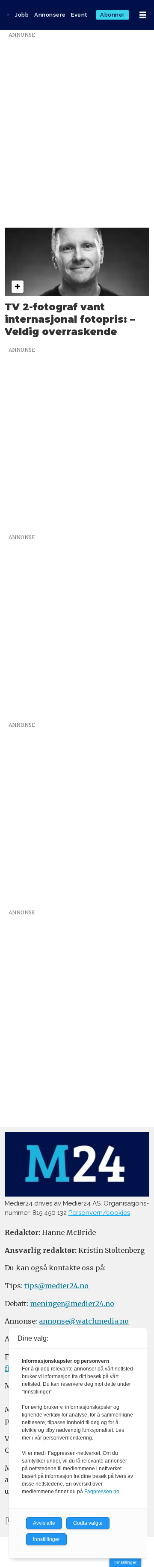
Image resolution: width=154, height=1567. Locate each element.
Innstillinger (125, 1562)
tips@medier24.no (56, 1285)
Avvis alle (44, 1523)
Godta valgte (88, 1523)
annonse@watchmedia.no (84, 1321)
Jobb (22, 15)
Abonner (112, 15)
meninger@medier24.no (72, 1303)
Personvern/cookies (99, 1213)
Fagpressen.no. (102, 1492)
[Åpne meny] (143, 15)
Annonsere (50, 15)
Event (79, 15)
